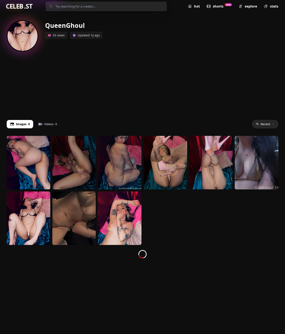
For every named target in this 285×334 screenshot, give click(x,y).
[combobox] (110, 6)
